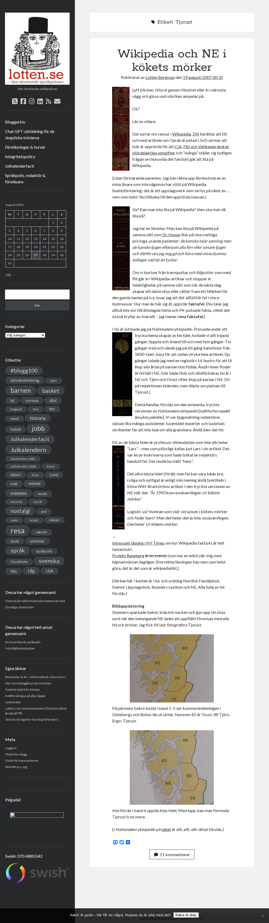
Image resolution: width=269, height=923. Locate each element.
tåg (31, 570)
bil (12, 400)
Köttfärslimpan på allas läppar (25, 696)
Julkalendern (28, 449)
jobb (38, 428)
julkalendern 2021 (23, 458)
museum (16, 501)
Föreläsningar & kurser (25, 146)
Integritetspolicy (20, 156)
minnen (19, 493)
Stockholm (19, 562)
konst (51, 466)
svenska (49, 560)
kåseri (16, 474)
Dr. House (171, 234)
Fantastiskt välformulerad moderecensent (35, 601)
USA (49, 570)
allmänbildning (25, 380)
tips (14, 571)
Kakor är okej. (186, 915)
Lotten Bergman (160, 77)
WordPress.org (16, 767)
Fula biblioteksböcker (20, 648)
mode (42, 494)
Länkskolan (13, 702)
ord (43, 511)
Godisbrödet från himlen (22, 689)
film (52, 409)
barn (53, 381)
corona (31, 400)
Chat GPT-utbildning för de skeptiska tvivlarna (29, 134)
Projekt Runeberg (128, 555)
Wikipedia (181, 133)
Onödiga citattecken (19, 607)
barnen (21, 390)
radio (14, 520)
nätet (166, 829)
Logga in (11, 748)
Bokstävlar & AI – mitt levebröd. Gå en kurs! (35, 677)
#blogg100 (24, 370)
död (52, 400)
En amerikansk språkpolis (23, 642)
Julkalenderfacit (19, 165)
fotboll (15, 418)
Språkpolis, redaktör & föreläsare (25, 178)
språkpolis (44, 551)
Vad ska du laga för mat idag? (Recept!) (31, 719)
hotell (16, 429)
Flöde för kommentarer (22, 761)
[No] (262, 915)
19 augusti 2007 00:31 (203, 77)
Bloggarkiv (15, 121)
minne (34, 483)
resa (18, 530)
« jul (8, 274)
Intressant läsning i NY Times (138, 542)
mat (14, 483)
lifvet (35, 475)
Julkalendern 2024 (23, 466)
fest (35, 409)
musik (37, 502)
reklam (54, 520)
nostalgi (20, 510)
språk (18, 550)
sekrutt (41, 532)
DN (196, 133)
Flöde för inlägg (16, 754)
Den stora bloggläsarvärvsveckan (28, 683)
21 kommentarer (175, 854)
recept (33, 520)
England (16, 409)
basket (50, 390)
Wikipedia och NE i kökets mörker (171, 60)
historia (37, 418)
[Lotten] (37, 83)
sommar (37, 541)
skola (15, 541)
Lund (54, 475)
